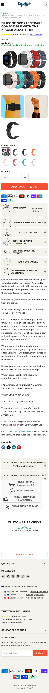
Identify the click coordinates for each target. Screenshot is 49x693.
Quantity (5, 171)
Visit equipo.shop (34, 598)
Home (4, 13)
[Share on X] (9, 447)
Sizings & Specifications (28, 222)
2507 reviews (36, 34)
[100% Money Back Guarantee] (21, 499)
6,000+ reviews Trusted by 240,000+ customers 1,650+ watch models (16, 619)
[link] (24, 34)
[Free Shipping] (21, 483)
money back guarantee (18, 431)
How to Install (28, 232)
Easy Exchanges (28, 262)
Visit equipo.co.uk (35, 594)
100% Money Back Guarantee (23, 242)
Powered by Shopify (25, 688)
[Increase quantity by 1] (25, 177)
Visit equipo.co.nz (39, 591)
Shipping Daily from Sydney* (25, 251)
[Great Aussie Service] (21, 507)
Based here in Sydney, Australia (24, 271)
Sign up (40, 653)
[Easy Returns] (21, 491)
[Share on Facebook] (3, 447)
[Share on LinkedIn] (14, 447)
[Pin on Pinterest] (19, 447)
